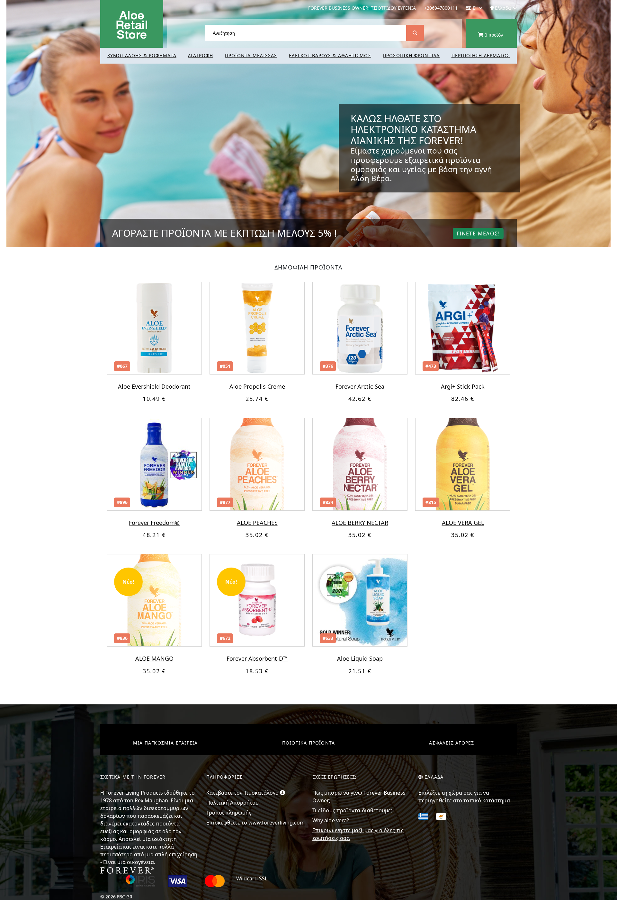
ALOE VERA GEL (463, 522)
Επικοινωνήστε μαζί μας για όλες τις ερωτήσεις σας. (358, 834)
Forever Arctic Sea (359, 386)
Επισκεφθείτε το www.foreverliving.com (255, 822)
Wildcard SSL (251, 878)
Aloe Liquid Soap (360, 658)
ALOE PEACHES (257, 522)
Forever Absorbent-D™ (257, 658)
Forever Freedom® (154, 522)
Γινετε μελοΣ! (478, 233)
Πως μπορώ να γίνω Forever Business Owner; (359, 796)
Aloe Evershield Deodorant (154, 386)
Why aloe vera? (330, 820)
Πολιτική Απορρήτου (232, 802)
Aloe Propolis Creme (257, 386)
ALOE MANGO (154, 658)
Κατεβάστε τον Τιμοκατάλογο (243, 792)
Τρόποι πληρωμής (228, 812)
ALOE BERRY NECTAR (360, 522)
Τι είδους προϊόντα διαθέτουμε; (352, 810)
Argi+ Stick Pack (463, 386)
